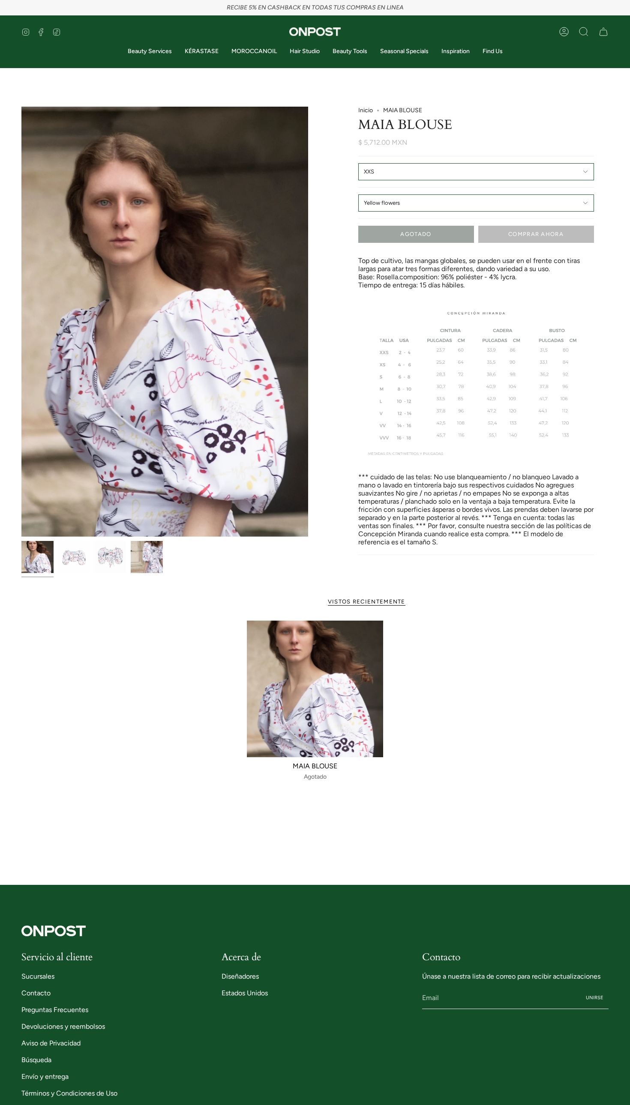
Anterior (21, 321)
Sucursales (37, 976)
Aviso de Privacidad (51, 1043)
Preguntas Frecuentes (54, 1010)
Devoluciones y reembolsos (63, 1026)
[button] (584, 31)
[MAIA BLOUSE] (315, 689)
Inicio (365, 110)
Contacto (36, 993)
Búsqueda (36, 1060)
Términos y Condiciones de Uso (69, 1093)
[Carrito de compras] (603, 31)
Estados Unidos (245, 993)
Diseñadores (240, 976)
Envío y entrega (45, 1076)
